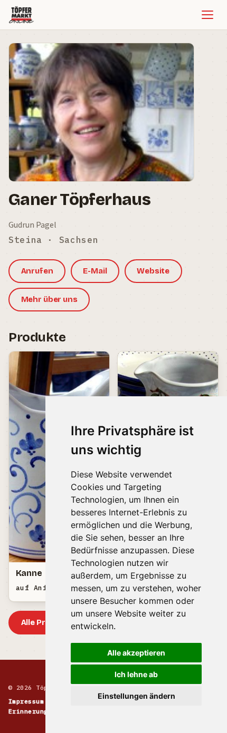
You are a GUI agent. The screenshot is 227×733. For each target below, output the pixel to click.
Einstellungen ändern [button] (136, 695)
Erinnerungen (32, 711)
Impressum (26, 701)
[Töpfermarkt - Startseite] (21, 15)
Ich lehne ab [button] (136, 674)
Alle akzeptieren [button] (136, 652)
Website (153, 271)
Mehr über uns (49, 299)
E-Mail (95, 271)
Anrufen (37, 271)
